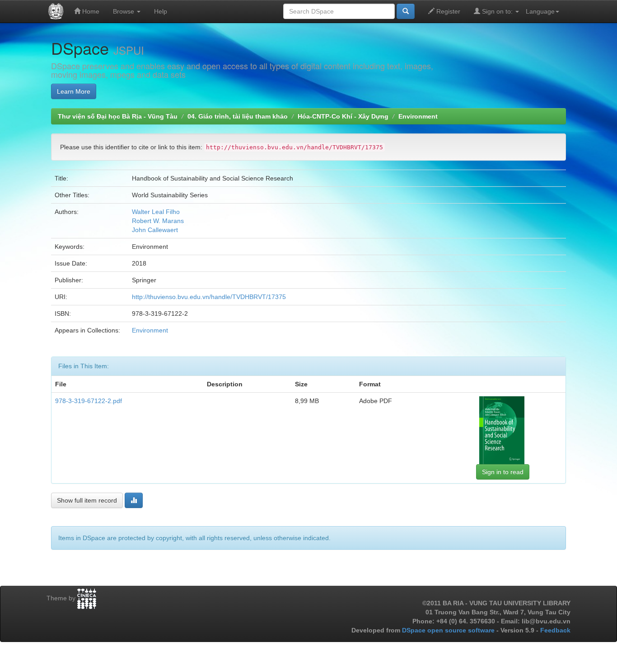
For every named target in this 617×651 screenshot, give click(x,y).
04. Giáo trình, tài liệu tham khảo (237, 116)
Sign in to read (503, 471)
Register (447, 11)
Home (89, 11)
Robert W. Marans (158, 220)
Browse (124, 11)
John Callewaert (155, 229)
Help (160, 11)
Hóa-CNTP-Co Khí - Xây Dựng (343, 116)
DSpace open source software (449, 630)
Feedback (555, 630)
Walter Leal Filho (156, 211)
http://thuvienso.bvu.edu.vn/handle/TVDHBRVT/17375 (209, 296)
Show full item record (87, 500)
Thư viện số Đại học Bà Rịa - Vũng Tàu (118, 116)
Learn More (73, 91)
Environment (418, 116)
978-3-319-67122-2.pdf (88, 400)
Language (540, 11)
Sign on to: (497, 11)
